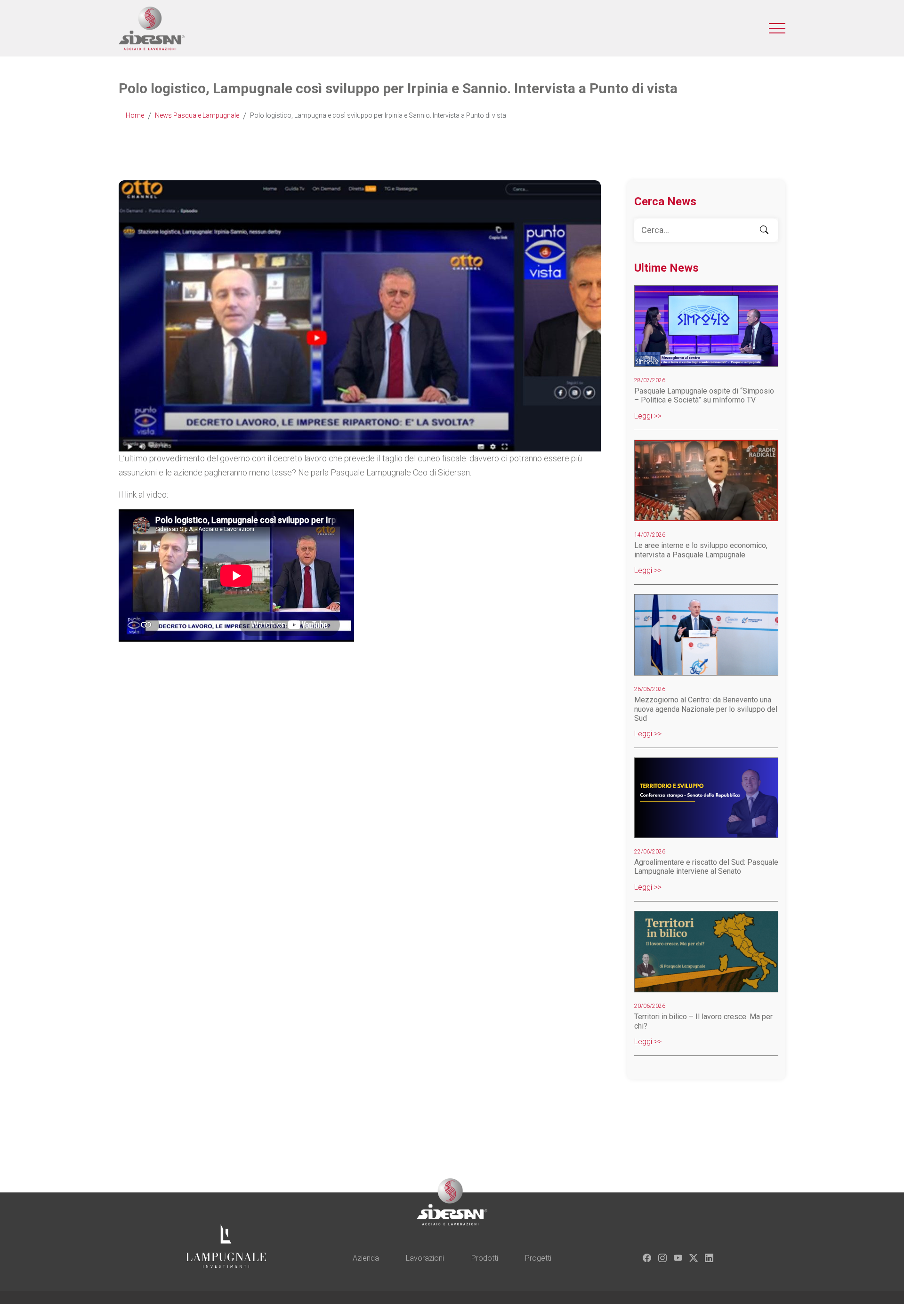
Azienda (366, 1258)
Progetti (538, 1258)
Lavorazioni (425, 1258)
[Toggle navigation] (777, 28)
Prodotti (484, 1258)
